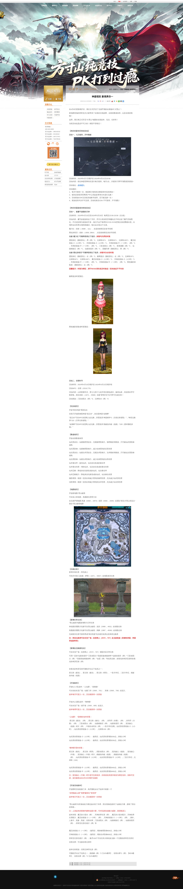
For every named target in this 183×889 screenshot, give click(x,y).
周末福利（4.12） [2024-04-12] (82, 863)
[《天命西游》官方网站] (92, 10)
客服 (135, 1)
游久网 (47, 175)
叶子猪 (47, 172)
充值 (119, 1)
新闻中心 (54, 5)
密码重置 (57, 112)
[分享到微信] (119, 101)
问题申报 (57, 115)
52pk (55, 184)
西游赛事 (75, 5)
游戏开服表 (57, 172)
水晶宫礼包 (98, 5)
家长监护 (116, 876)
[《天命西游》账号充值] (53, 91)
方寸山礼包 (86, 5)
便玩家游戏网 (49, 184)
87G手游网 (57, 181)
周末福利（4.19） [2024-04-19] (82, 864)
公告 (121, 89)
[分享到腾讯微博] (114, 101)
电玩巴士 (47, 181)
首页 (115, 1)
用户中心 (109, 5)
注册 (131, 1)
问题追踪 (49, 117)
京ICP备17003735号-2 (107, 878)
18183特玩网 (49, 178)
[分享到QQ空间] (117, 101)
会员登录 (125, 1)
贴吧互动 (130, 5)
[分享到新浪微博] (112, 101)
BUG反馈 (49, 115)
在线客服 (49, 109)
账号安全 (57, 109)
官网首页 (44, 5)
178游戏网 (57, 178)
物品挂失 (49, 112)
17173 (56, 175)
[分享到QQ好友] (121, 101)
